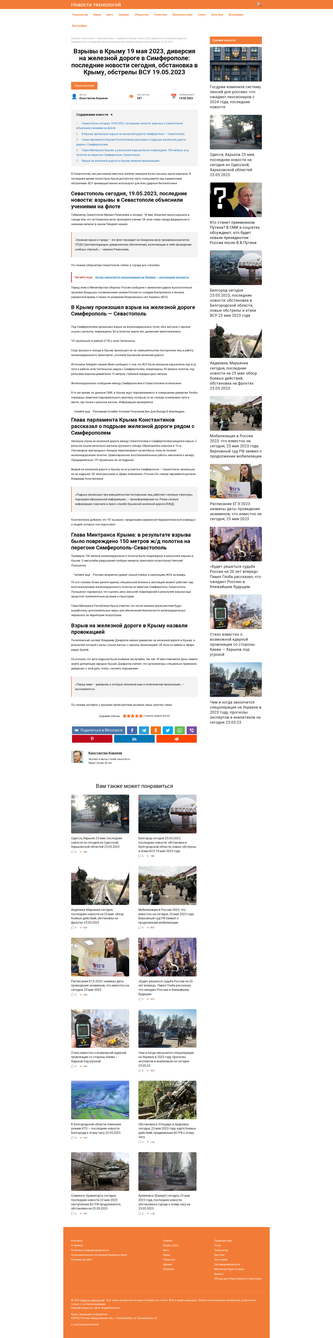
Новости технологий (96, 5)
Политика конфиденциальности (90, 1250)
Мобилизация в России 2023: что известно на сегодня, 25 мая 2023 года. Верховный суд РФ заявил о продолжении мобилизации (166, 916)
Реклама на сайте (81, 1259)
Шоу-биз (217, 14)
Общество (141, 14)
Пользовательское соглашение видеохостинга (99, 1254)
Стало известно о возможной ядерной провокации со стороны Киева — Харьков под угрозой (98, 1057)
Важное (219, 1274)
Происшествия (182, 14)
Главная (167, 1240)
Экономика (235, 14)
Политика (160, 14)
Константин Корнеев (105, 753)
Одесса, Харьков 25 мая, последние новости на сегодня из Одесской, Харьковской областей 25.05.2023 (96, 842)
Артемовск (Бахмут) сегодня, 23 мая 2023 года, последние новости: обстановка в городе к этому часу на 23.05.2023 (164, 1202)
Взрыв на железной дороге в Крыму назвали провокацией (120, 160)
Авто (109, 14)
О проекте (77, 1245)
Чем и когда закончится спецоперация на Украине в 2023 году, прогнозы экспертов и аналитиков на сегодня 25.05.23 (166, 1059)
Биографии (79, 25)
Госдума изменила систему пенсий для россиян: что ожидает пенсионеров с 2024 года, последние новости (235, 97)
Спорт (202, 14)
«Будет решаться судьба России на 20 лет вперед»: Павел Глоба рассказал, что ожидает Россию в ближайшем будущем (165, 988)
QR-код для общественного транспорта (238, 1278)
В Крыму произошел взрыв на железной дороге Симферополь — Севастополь (133, 134)
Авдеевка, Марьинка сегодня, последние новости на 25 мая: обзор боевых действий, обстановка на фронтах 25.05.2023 (97, 916)
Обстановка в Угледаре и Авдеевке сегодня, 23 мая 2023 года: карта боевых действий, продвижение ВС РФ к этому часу (167, 1130)
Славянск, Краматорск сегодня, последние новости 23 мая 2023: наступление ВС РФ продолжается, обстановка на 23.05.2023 (96, 1202)
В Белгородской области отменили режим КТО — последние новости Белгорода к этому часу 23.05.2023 (96, 1128)
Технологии (80, 14)
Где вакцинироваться (227, 1264)
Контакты (76, 1240)
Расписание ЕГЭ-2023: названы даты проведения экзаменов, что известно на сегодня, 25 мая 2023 (100, 986)
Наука (97, 14)
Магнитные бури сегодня (229, 1269)
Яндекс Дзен (170, 1245)
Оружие (123, 14)
